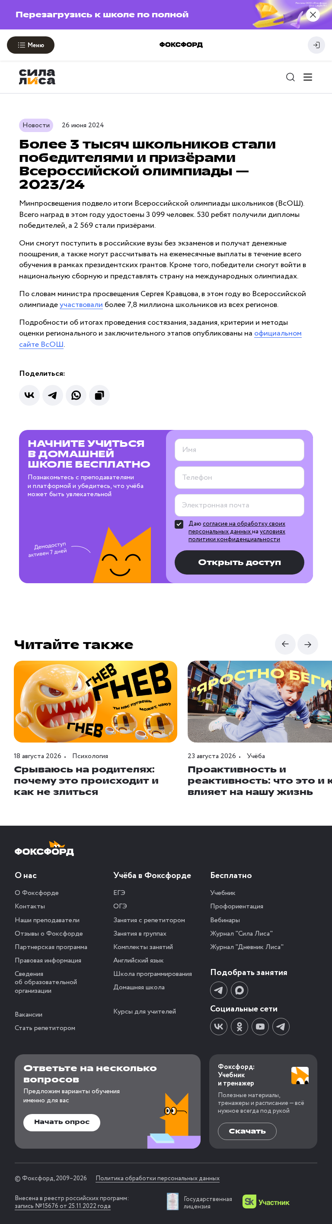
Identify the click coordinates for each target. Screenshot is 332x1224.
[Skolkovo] (266, 1201)
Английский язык (138, 961)
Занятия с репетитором (149, 920)
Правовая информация (48, 961)
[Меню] (308, 77)
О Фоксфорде (37, 893)
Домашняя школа (139, 987)
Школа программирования (152, 974)
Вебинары (225, 920)
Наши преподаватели (47, 920)
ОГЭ (120, 906)
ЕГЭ (119, 893)
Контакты (30, 906)
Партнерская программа (51, 947)
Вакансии (28, 1015)
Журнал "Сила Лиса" (241, 934)
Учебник (223, 893)
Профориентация (236, 906)
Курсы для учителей (144, 1012)
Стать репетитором (45, 1028)
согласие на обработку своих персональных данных (236, 528)
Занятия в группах (139, 934)
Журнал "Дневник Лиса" (247, 947)
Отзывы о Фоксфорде (49, 934)
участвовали (81, 304)
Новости (36, 125)
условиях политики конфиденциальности (236, 535)
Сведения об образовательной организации (46, 982)
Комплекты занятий (143, 947)
